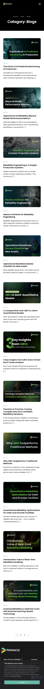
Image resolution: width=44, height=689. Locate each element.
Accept (22, 682)
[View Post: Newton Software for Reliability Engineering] (22, 196)
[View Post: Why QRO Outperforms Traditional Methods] (22, 443)
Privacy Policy (16, 676)
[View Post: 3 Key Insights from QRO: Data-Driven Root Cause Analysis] (22, 342)
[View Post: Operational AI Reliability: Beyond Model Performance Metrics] (22, 98)
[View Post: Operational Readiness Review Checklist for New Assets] (22, 245)
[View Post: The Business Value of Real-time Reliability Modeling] (22, 541)
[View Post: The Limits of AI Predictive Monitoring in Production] (22, 48)
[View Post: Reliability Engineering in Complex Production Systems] (22, 147)
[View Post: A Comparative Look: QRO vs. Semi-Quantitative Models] (22, 292)
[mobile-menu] (39, 4)
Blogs (5, 63)
